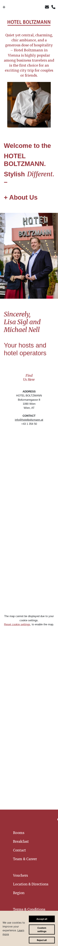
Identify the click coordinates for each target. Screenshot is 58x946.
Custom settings (41, 929)
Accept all (41, 919)
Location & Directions (30, 884)
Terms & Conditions (29, 909)
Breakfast (21, 841)
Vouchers (20, 875)
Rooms (18, 833)
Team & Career (25, 859)
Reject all (42, 940)
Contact (19, 850)
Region (18, 893)
